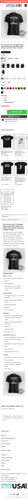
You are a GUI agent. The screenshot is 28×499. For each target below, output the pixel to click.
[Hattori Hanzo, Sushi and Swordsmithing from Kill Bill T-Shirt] (7, 141)
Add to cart (17, 112)
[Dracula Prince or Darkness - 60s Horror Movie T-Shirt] (21, 141)
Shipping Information (7, 457)
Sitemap (3, 446)
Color (2, 85)
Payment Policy (5, 460)
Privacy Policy (5, 441)
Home (2, 42)
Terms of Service (5, 443)
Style (3, 61)
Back (5, 100)
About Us (3, 435)
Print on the (4, 95)
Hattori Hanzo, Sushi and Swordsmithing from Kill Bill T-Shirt (7, 153)
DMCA (2, 463)
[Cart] (26, 5)
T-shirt (14, 42)
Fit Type (3, 55)
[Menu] (2, 5)
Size (2, 75)
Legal (2, 465)
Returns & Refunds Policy (8, 438)
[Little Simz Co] (14, 5)
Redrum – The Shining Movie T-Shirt (6, 207)
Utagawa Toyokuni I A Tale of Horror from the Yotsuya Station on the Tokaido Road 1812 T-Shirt (20, 180)
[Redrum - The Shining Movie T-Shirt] (7, 197)
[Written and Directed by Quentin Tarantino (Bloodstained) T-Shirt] (7, 168)
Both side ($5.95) (8, 102)
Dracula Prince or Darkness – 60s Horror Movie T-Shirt (20, 153)
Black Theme (21, 42)
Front (5, 98)
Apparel (8, 42)
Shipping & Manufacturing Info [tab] (10, 219)
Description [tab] (5, 216)
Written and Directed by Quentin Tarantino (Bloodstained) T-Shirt (7, 179)
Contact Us (4, 454)
